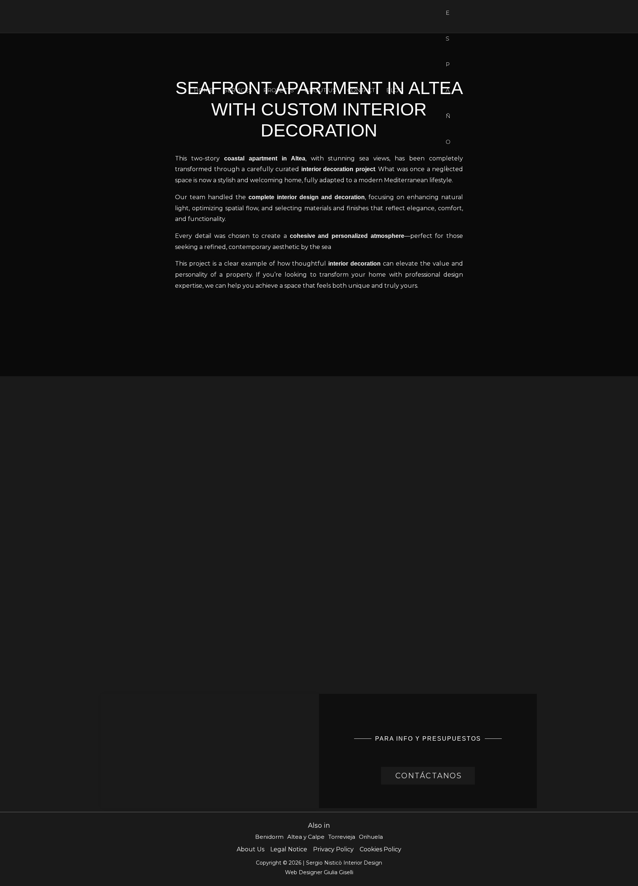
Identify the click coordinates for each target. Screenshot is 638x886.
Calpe (316, 836)
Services (238, 90)
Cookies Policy (380, 849)
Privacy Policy (333, 849)
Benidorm (269, 836)
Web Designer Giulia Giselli (319, 872)
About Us (320, 90)
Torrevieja (341, 836)
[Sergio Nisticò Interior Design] (31, 89)
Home (203, 90)
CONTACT (361, 90)
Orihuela (371, 836)
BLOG (394, 90)
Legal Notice (288, 849)
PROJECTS (278, 90)
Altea (294, 836)
